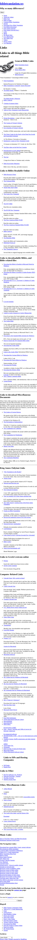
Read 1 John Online (9, 919)
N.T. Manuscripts (8, 36)
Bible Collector (8, 100)
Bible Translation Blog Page (8, 854)
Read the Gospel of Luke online (9, 871)
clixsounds (7, 747)
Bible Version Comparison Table (13, 907)
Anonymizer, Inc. (8, 745)
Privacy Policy (8, 41)
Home (5, 15)
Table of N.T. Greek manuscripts (9, 852)
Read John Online (9, 917)
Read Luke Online (9, 916)
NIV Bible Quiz (8, 38)
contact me (18, 890)
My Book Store (8, 35)
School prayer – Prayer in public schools (11, 865)
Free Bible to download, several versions (11, 880)
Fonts (5, 911)
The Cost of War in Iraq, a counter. (13, 829)
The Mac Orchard (9, 778)
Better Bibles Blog (20, 69)
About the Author (9, 17)
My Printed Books (9, 929)
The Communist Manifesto (11, 457)
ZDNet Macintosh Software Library (14, 719)
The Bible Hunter (8, 90)
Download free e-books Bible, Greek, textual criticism (15, 847)
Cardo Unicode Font (9, 586)
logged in (10, 897)
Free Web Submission (10, 718)
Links (5, 32)
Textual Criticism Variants (7, 860)
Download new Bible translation (9, 849)
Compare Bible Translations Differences (11, 850)
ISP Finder (7, 765)
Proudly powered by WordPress (18, 939)
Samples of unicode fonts (7, 867)
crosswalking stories (29, 797)
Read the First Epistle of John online (10, 876)
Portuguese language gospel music (9, 840)
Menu (2, 12)
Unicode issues (4, 863)
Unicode (6, 374)
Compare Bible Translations (11, 22)
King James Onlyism (9, 28)
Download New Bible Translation (13, 25)
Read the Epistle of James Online (13, 925)
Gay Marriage (7, 43)
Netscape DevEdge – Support (12, 776)
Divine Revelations (9, 118)
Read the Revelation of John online (10, 875)
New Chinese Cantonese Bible (12, 376)
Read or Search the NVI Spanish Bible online (16, 340)
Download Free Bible (10, 924)
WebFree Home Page (10, 779)
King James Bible (5, 881)
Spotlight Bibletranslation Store (9, 883)
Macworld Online (9, 750)
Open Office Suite (9, 617)
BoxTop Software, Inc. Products (13, 774)
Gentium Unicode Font (10, 599)
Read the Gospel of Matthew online (10, 868)
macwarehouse (8, 721)
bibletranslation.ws (11, 3)
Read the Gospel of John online (9, 873)
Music (5, 33)
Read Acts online (8, 927)
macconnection (8, 723)
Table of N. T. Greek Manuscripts (13, 909)
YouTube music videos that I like (9, 878)
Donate (6, 23)
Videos (6, 40)
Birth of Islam (7, 20)
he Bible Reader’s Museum (12, 98)
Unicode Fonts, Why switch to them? (14, 578)
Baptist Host (7, 767)
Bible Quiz (7, 19)
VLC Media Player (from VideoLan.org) (15, 607)
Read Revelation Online (10, 920)
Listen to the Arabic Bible (11, 352)
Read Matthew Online (10, 914)
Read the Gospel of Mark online (9, 870)
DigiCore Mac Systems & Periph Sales (15, 749)
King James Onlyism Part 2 (11, 30)
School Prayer (8, 912)
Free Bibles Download (10, 27)
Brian (5, 793)
